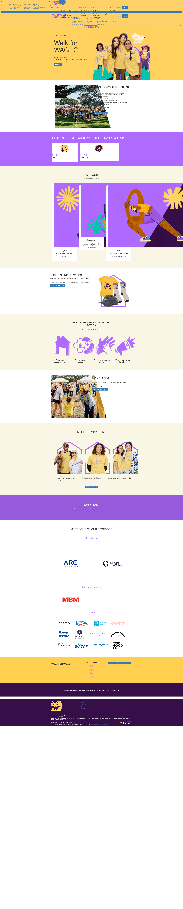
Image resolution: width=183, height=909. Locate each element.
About (62, 7)
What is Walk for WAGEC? (70, 12)
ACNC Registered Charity (95, 724)
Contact (113, 12)
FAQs (113, 10)
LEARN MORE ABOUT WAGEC (100, 389)
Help (111, 7)
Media (113, 14)
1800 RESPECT (97, 690)
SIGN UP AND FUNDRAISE (57, 285)
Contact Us (119, 662)
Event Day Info (66, 15)
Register (119, 7)
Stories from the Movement (70, 17)
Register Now (58, 64)
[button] (91, 666)
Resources (96, 15)
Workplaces (84, 14)
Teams (83, 12)
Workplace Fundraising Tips (101, 14)
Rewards (95, 10)
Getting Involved (82, 7)
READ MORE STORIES (91, 487)
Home (57, 7)
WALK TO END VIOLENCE (101, 113)
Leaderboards (97, 17)
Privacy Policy (84, 708)
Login (130, 7)
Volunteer (83, 15)
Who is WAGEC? (67, 10)
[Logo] (59, 3)
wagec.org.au (115, 690)
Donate (124, 7)
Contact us (83, 704)
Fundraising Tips (97, 12)
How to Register (85, 10)
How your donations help (69, 14)
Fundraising (93, 7)
